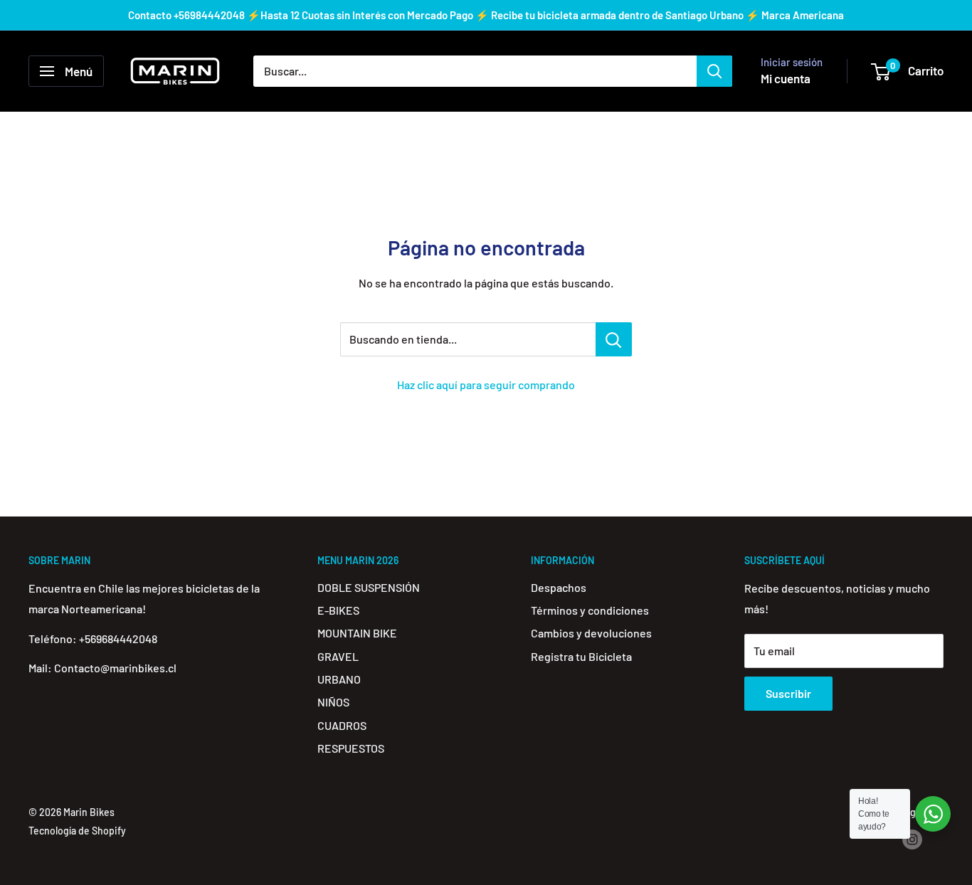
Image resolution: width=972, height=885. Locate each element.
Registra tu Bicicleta (581, 656)
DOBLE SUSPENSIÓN (368, 587)
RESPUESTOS (350, 748)
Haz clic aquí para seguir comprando (486, 384)
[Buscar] (714, 71)
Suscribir (788, 693)
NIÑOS (333, 702)
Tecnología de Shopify (77, 831)
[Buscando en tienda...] (614, 339)
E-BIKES (338, 610)
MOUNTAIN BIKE (357, 633)
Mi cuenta (785, 78)
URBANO (339, 679)
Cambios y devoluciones (591, 633)
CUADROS (341, 725)
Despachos (558, 587)
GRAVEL (338, 656)
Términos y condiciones (590, 610)
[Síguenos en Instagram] (912, 839)
